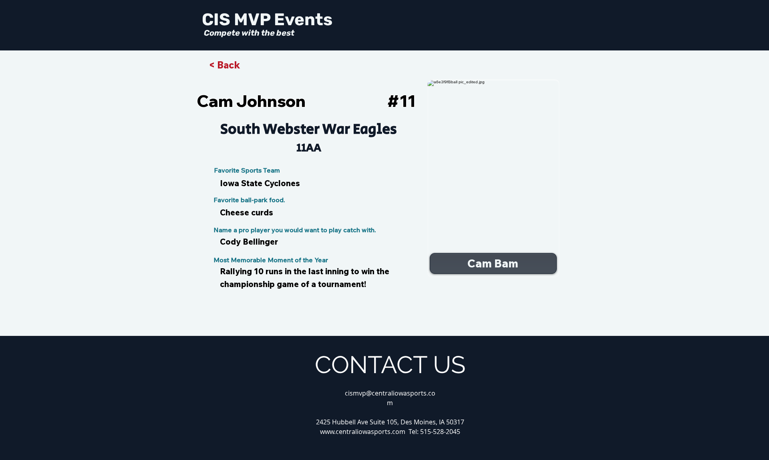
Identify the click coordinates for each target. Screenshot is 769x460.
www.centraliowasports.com (362, 431)
